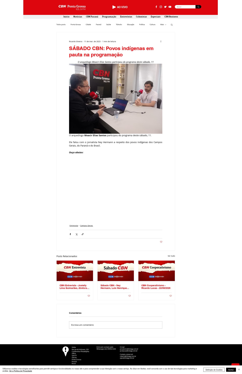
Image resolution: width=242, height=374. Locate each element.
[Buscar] (198, 6)
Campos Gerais (86, 225)
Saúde (108, 25)
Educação (130, 25)
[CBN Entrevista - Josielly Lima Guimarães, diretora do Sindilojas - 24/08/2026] (75, 271)
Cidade (88, 25)
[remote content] (115, 186)
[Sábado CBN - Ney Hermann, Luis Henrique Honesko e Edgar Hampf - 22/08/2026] (116, 271)
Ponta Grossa (76, 25)
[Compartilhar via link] (82, 234)
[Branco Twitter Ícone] (165, 6)
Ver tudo (171, 256)
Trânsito (119, 25)
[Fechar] (238, 369)
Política (142, 25)
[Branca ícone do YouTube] (170, 6)
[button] (172, 25)
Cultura (152, 25)
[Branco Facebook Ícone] (156, 6)
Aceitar (231, 369)
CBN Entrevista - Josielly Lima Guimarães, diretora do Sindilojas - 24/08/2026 (73, 286)
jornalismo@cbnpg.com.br (129, 349)
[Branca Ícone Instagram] (160, 6)
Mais (162, 25)
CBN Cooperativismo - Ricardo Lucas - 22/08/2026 (155, 286)
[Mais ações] (160, 41)
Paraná (98, 25)
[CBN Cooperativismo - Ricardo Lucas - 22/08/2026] (156, 271)
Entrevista (74, 225)
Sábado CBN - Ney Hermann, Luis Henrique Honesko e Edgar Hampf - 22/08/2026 (114, 286)
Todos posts (61, 25)
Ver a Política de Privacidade (20, 371)
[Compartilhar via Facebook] (70, 234)
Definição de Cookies (214, 369)
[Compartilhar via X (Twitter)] (76, 234)
